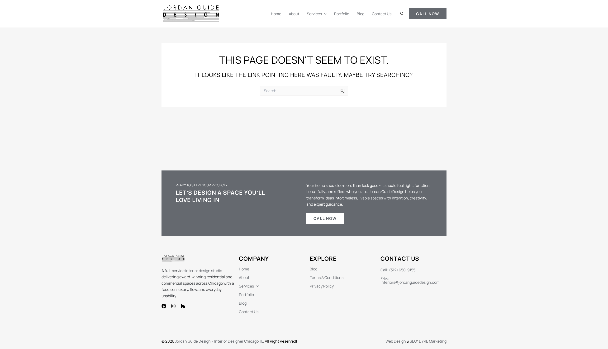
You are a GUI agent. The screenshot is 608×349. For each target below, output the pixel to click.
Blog (360, 13)
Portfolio (341, 13)
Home (276, 13)
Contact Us (381, 13)
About (294, 13)
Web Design (395, 341)
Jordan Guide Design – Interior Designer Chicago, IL (219, 341)
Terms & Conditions (326, 277)
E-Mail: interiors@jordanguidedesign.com (410, 280)
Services (314, 13)
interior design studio (203, 270)
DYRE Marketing (432, 341)
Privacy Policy (322, 286)
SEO (413, 341)
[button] (324, 13)
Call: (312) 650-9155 (397, 270)
